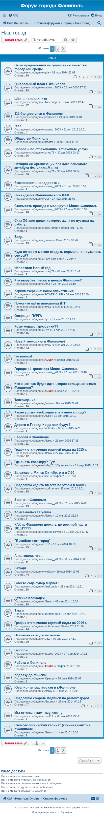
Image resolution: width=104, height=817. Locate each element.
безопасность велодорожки (37, 183)
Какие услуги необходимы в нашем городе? (50, 412)
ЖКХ (18, 126)
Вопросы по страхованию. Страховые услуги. (51, 149)
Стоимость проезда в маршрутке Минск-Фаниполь (55, 206)
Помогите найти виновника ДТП (40, 303)
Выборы (21, 650)
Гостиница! (23, 356)
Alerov (48, 440)
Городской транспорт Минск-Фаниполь (46, 369)
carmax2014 (52, 613)
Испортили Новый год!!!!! (35, 268)
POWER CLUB (53, 294)
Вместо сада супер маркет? (36, 583)
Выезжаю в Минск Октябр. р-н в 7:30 (44, 472)
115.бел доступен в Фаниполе (38, 114)
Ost (46, 198)
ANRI (47, 415)
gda (46, 72)
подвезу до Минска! (30, 675)
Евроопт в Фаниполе (31, 437)
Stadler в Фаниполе (30, 500)
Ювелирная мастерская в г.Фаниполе (44, 687)
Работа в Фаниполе (30, 662)
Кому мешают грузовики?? (36, 326)
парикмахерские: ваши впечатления (44, 291)
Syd (46, 319)
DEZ (47, 544)
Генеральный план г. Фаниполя (40, 84)
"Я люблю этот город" (32, 541)
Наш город (13, 32)
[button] (63, 49)
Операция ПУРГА (28, 316)
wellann (49, 571)
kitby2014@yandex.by (58, 465)
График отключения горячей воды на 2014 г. (50, 623)
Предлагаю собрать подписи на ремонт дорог (51, 698)
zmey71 (49, 152)
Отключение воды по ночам (37, 635)
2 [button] (58, 48)
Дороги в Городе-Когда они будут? (42, 425)
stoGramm (51, 227)
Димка (48, 240)
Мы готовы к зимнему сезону (38, 713)
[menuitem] (13, 15)
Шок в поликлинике (30, 99)
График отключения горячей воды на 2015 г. (50, 449)
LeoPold (49, 716)
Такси (19, 610)
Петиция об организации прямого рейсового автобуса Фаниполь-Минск (50, 166)
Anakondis (50, 586)
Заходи (20, 568)
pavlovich (50, 117)
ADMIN (49, 359)
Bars (47, 258)
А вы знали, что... (28, 556)
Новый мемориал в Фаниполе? (40, 341)
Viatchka (49, 428)
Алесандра (51, 102)
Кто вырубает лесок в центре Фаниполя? (48, 280)
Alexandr (49, 701)
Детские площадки (29, 598)
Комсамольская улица (32, 512)
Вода (18, 237)
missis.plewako (53, 531)
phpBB (44, 807)
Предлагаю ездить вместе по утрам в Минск (50, 485)
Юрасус (49, 678)
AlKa (47, 283)
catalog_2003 (52, 87)
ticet (46, 476)
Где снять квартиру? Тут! (34, 462)
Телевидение (24, 400)
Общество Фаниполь (31, 138)
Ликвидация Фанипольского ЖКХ (41, 195)
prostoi (48, 141)
